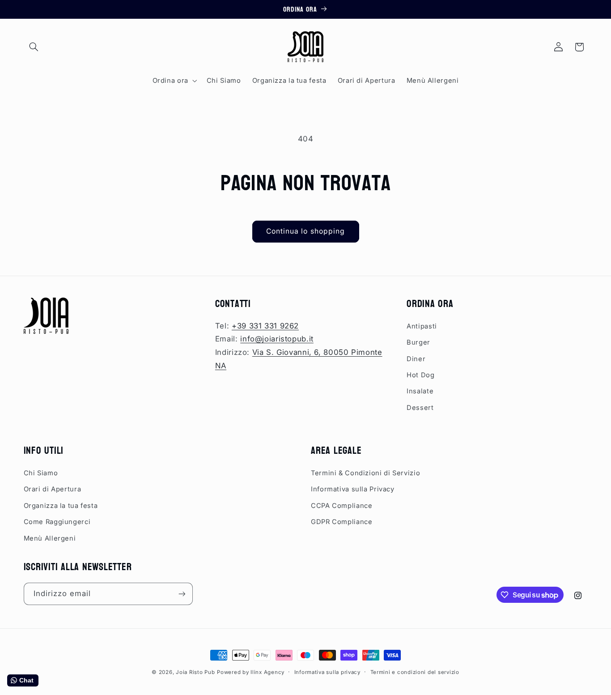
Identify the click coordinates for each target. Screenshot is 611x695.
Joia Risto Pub (195, 672)
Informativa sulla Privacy (353, 489)
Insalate (420, 391)
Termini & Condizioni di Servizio (365, 473)
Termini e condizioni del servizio (414, 672)
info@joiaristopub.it (277, 338)
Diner (416, 359)
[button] (34, 47)
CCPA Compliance (341, 506)
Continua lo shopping (305, 231)
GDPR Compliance (341, 522)
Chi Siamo (41, 473)
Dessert (420, 408)
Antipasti (422, 326)
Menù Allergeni (50, 538)
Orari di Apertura (52, 489)
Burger (418, 342)
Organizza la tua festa (61, 506)
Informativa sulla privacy (327, 672)
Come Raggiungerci (57, 522)
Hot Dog (420, 375)
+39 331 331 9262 (265, 325)
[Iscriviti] (181, 594)
